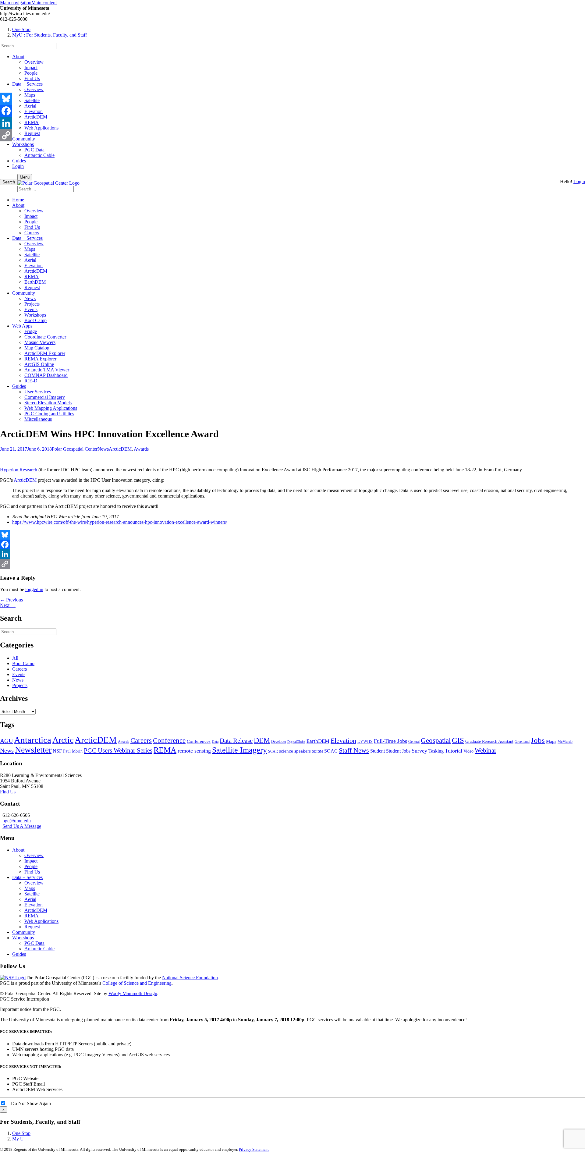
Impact (30, 67)
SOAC (331, 750)
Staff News (354, 750)
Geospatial (436, 740)
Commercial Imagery (44, 397)
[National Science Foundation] (13, 977)
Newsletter (33, 749)
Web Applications (41, 127)
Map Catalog (36, 347)
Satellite (32, 100)
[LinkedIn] (292, 554)
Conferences (199, 741)
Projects (32, 304)
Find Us (32, 78)
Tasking (436, 750)
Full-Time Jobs (390, 741)
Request (32, 133)
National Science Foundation (190, 977)
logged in (34, 589)
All (15, 658)
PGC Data (34, 149)
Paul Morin (73, 751)
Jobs (538, 740)
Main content (44, 2)
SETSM (317, 751)
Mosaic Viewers (39, 342)
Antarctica (32, 740)
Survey (419, 751)
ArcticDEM (35, 116)
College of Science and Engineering (137, 983)
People (30, 73)
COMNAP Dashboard (46, 375)
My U (18, 1138)
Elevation (33, 111)
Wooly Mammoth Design (132, 993)
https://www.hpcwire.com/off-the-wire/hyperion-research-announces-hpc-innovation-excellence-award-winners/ (119, 522)
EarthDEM (35, 282)
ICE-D (30, 380)
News (30, 298)
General (414, 741)
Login (18, 166)
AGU (6, 740)
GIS (458, 740)
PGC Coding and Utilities (49, 413)
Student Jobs (398, 750)
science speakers (295, 751)
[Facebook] (292, 544)
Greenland (522, 741)
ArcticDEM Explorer (44, 353)
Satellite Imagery (239, 750)
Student (377, 750)
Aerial (30, 105)
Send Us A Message (21, 826)
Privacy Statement (254, 1149)
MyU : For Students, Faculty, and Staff (49, 34)
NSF (57, 750)
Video (468, 751)
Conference (169, 740)
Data (215, 741)
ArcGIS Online (39, 364)
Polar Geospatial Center (75, 449)
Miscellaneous (38, 419)
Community (23, 138)
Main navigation (15, 2)
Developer (278, 741)
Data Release (236, 740)
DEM (262, 740)
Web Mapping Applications (50, 408)
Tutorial (453, 751)
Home (18, 199)
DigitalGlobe (296, 741)
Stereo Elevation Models (48, 402)
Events (30, 309)
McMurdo (565, 741)
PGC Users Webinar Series (118, 750)
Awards (141, 449)
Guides (19, 160)
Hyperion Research (18, 469)
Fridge (30, 331)
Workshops (23, 144)
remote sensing (194, 751)
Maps (29, 94)
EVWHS (365, 741)
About (18, 56)
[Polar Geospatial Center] (48, 183)
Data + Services (27, 84)
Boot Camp (35, 320)
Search (8, 182)
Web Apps (22, 325)
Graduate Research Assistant (489, 741)
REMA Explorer (40, 358)
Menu (25, 177)
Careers (31, 232)
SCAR (273, 751)
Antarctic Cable (39, 155)
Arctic (62, 740)
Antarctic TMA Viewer (46, 369)
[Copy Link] (292, 564)
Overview (34, 62)
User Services (37, 391)
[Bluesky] (292, 535)
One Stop (21, 29)
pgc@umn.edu (16, 820)
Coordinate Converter (45, 336)
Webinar (485, 750)
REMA (31, 122)
